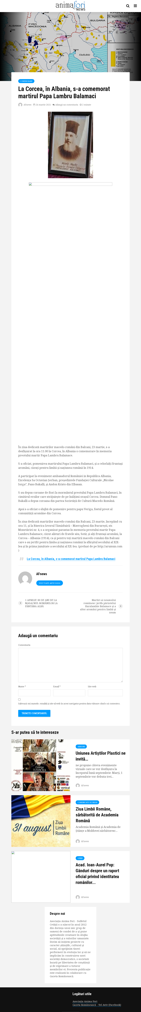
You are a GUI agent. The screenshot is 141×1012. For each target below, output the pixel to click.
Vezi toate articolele (49, 583)
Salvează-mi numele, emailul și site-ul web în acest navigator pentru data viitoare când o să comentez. (69, 704)
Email (57, 687)
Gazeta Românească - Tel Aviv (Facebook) (97, 1004)
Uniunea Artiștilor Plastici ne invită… (101, 756)
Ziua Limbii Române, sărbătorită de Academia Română (97, 814)
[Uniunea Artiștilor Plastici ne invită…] (40, 765)
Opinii (80, 858)
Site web (92, 687)
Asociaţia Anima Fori (85, 1001)
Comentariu (24, 645)
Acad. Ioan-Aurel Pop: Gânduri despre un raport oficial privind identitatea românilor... (97, 873)
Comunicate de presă (87, 802)
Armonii (81, 746)
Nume (22, 687)
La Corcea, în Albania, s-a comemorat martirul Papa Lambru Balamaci (71, 559)
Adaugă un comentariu (66, 104)
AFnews (27, 104)
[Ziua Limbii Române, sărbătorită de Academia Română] (40, 821)
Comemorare (26, 81)
